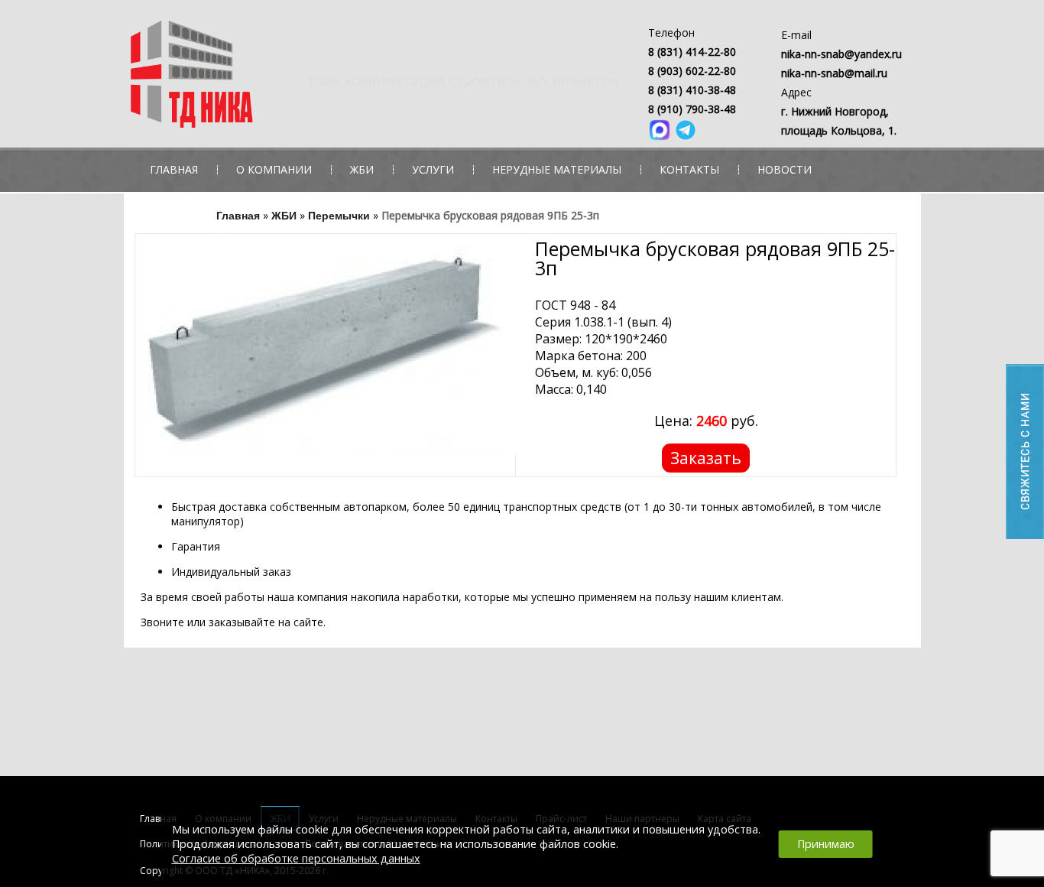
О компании (274, 169)
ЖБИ (362, 169)
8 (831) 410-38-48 (692, 90)
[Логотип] (267, 78)
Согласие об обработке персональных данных (296, 858)
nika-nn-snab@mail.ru (834, 73)
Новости (784, 169)
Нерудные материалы (556, 169)
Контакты (689, 169)
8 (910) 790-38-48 (692, 109)
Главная (174, 169)
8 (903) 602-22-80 (692, 70)
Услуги (433, 169)
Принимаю (825, 844)
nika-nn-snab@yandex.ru (841, 54)
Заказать (705, 458)
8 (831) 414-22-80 (692, 51)
